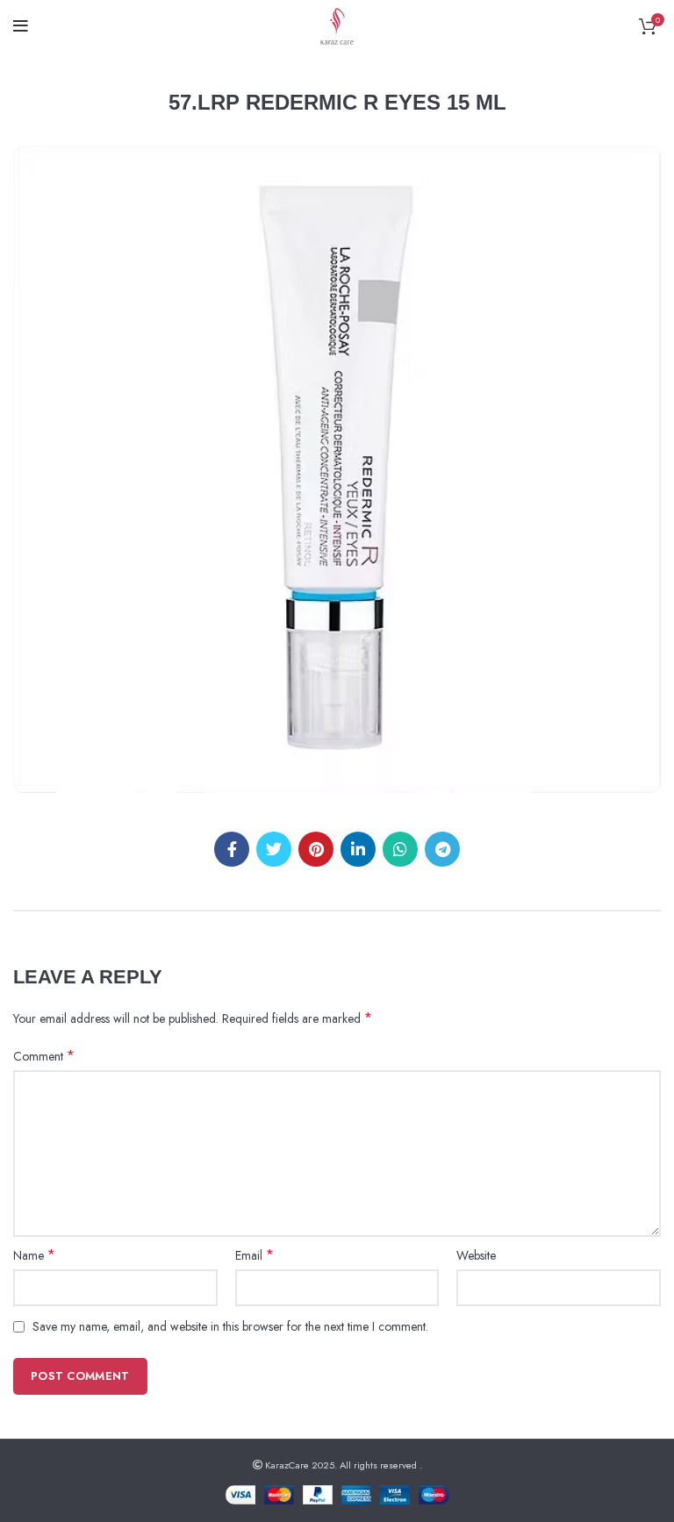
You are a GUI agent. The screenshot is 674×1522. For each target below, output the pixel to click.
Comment (44, 1056)
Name (34, 1255)
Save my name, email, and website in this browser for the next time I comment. (230, 1326)
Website (476, 1255)
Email (254, 1255)
